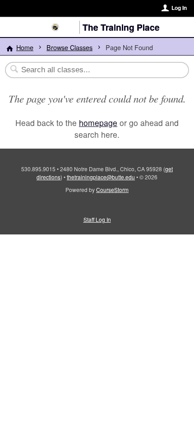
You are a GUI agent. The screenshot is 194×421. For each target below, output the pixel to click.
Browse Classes (69, 47)
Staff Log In (97, 219)
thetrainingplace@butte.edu (101, 177)
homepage (98, 122)
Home (24, 47)
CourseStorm (112, 189)
